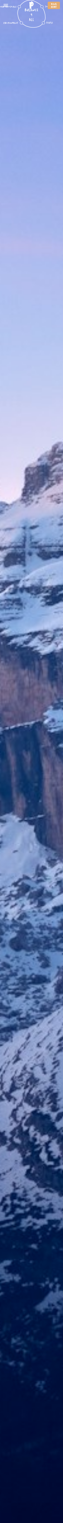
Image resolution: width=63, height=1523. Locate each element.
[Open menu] (6, 5)
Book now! (54, 5)
